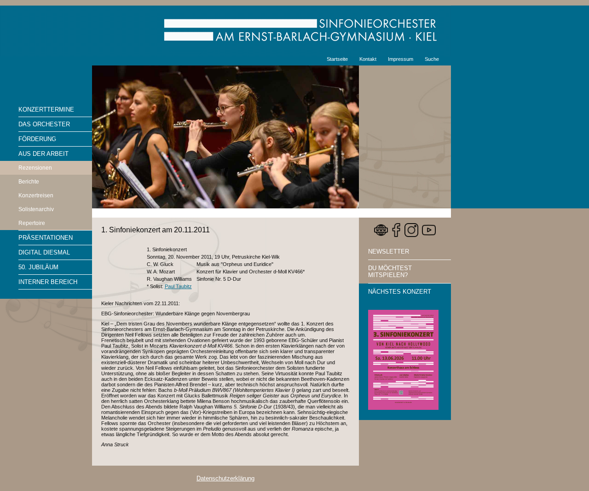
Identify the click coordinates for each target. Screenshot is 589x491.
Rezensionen (35, 168)
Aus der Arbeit (43, 153)
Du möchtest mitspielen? (390, 271)
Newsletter (388, 251)
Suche (432, 59)
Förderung (37, 139)
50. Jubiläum (38, 267)
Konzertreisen (35, 195)
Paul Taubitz (178, 286)
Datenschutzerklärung (225, 478)
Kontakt (367, 59)
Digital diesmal (44, 252)
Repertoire (31, 223)
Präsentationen (45, 237)
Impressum (400, 59)
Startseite (337, 59)
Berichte (28, 181)
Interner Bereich (47, 281)
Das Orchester (44, 124)
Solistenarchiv (36, 209)
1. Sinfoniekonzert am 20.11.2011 (155, 230)
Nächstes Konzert (399, 291)
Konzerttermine (46, 109)
